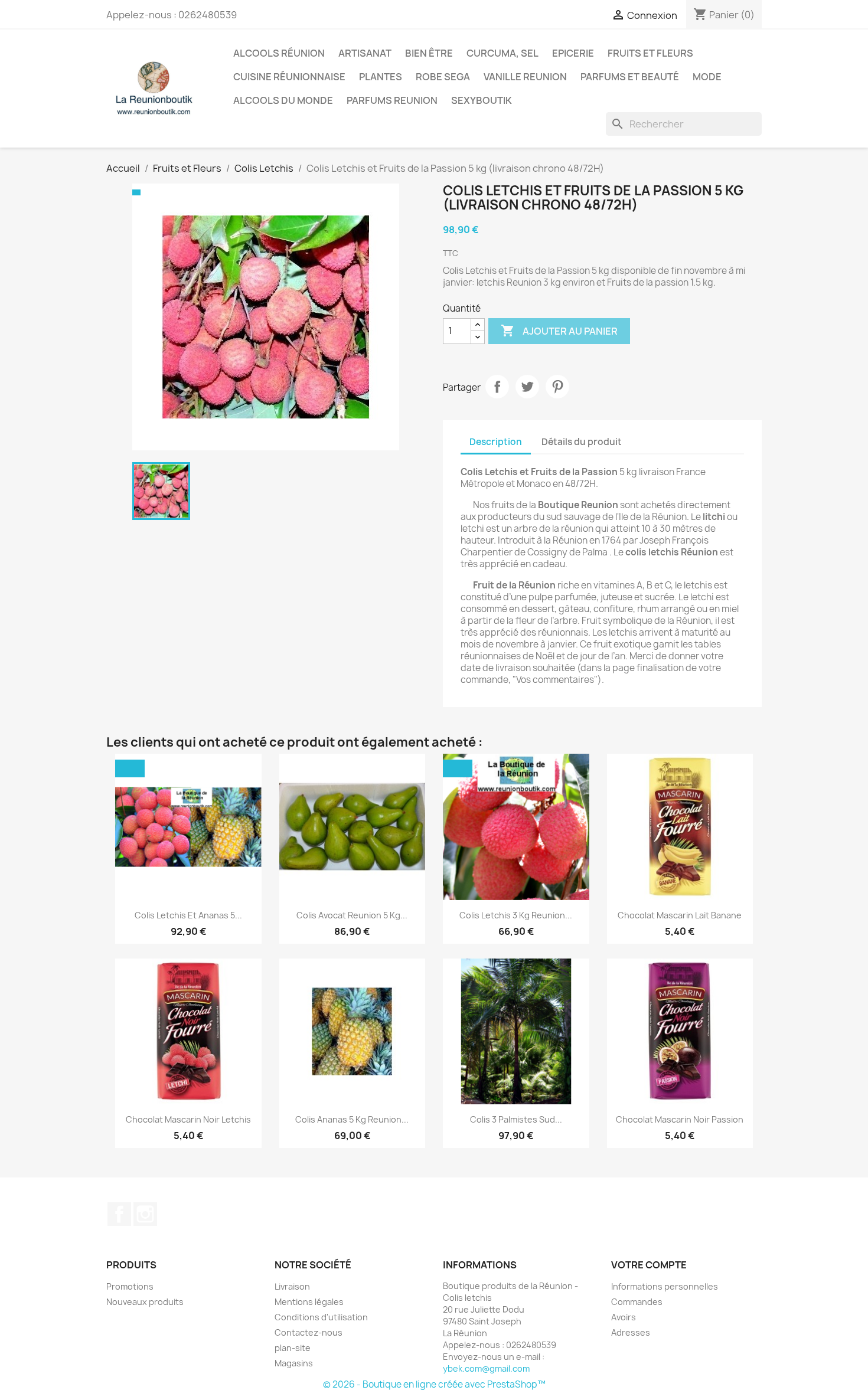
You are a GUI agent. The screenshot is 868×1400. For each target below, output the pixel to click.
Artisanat (364, 53)
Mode (707, 76)
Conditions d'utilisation (321, 1317)
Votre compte (649, 1264)
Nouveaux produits (145, 1301)
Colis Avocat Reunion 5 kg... (351, 915)
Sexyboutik (481, 100)
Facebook (119, 1214)
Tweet (527, 386)
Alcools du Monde (283, 100)
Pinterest (557, 386)
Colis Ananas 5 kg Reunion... (352, 1119)
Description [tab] (495, 442)
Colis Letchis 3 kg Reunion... (515, 915)
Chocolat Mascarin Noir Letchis (188, 1119)
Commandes (637, 1301)
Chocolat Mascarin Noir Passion (679, 1119)
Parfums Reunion (392, 100)
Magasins (294, 1363)
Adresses (630, 1332)
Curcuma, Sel (502, 53)
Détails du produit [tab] (581, 442)
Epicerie (573, 53)
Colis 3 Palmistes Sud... (516, 1119)
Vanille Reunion (525, 76)
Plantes (380, 76)
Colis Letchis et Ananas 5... (188, 915)
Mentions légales (309, 1301)
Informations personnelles (664, 1286)
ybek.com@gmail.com (486, 1368)
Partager (497, 386)
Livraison (292, 1286)
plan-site (293, 1347)
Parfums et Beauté (629, 76)
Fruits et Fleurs (650, 53)
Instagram (145, 1214)
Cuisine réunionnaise (289, 76)
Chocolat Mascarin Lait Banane (680, 915)
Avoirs (623, 1317)
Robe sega (443, 76)
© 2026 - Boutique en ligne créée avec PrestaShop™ (434, 1384)
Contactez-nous (308, 1332)
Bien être (429, 53)
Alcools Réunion (279, 53)
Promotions (130, 1286)
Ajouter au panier (559, 330)
